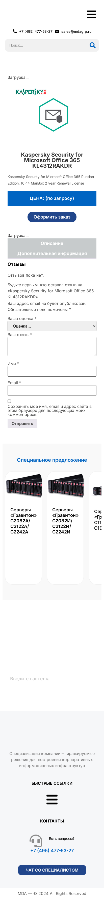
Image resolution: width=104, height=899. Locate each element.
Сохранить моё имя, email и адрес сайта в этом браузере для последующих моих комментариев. (50, 410)
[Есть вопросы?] (36, 841)
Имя (13, 364)
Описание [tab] (52, 243)
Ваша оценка (22, 318)
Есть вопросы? (61, 838)
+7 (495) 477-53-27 (52, 850)
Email (14, 383)
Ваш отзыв (20, 335)
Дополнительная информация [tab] (52, 253)
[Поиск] (92, 45)
